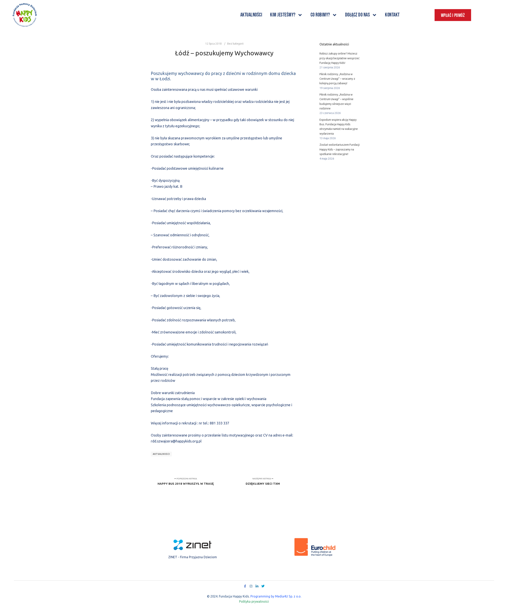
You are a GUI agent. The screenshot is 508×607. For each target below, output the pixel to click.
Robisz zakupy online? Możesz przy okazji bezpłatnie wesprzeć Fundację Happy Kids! (339, 58)
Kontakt (392, 15)
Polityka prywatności (254, 601)
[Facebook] (245, 586)
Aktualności (251, 15)
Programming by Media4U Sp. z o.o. (275, 596)
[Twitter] (263, 586)
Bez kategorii (235, 43)
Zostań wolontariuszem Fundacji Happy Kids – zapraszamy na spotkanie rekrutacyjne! (339, 149)
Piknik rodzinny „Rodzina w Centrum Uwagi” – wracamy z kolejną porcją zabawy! (337, 79)
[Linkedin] (257, 586)
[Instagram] (251, 586)
